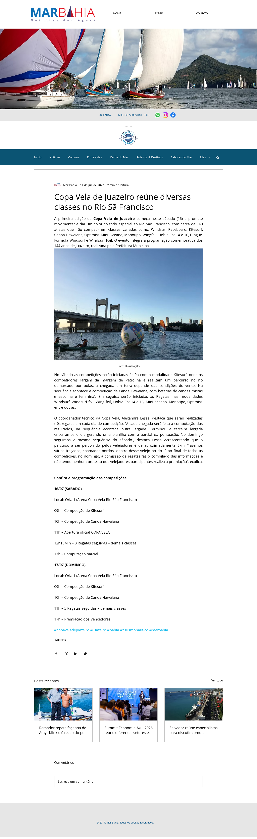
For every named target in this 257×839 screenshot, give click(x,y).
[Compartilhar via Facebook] (56, 653)
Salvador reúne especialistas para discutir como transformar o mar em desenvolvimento (193, 730)
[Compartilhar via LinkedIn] (76, 653)
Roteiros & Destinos (150, 157)
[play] (249, 105)
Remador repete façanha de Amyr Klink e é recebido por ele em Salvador (62, 730)
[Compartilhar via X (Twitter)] (66, 653)
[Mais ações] (200, 184)
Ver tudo (217, 680)
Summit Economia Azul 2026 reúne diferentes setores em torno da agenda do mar (128, 730)
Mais (203, 157)
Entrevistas (94, 157)
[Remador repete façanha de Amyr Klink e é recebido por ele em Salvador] (63, 704)
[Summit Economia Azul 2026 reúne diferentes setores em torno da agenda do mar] (129, 704)
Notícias (54, 157)
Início (37, 157)
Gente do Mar (119, 157)
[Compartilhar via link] (86, 653)
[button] (218, 157)
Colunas (73, 157)
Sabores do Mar (181, 157)
